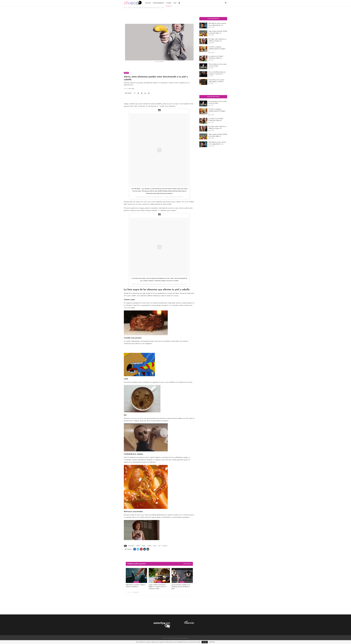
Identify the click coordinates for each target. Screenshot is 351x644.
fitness (155, 545)
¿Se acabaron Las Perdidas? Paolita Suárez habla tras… (215, 57)
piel (159, 545)
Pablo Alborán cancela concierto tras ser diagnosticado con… (217, 24)
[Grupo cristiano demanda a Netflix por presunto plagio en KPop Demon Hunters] (203, 33)
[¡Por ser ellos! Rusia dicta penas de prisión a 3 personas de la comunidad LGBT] (203, 74)
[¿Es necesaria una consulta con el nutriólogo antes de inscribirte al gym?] (182, 575)
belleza (138, 545)
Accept (204, 642)
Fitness (168, 3)
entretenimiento (158, 3)
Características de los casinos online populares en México (216, 81)
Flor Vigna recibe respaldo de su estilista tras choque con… (217, 40)
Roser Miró (145, 284)
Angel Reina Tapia (151, 197)
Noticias (148, 3)
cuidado (149, 545)
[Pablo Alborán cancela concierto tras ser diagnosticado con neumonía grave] (203, 25)
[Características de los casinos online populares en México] (203, 82)
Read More (212, 642)
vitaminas (165, 545)
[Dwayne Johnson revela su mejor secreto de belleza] (203, 66)
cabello (143, 545)
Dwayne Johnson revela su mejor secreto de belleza (217, 65)
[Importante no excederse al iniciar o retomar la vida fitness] (136, 575)
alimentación (131, 545)
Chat (175, 3)
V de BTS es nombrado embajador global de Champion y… (216, 49)
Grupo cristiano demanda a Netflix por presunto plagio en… (217, 32)
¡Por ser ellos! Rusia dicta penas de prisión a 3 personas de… (216, 73)
